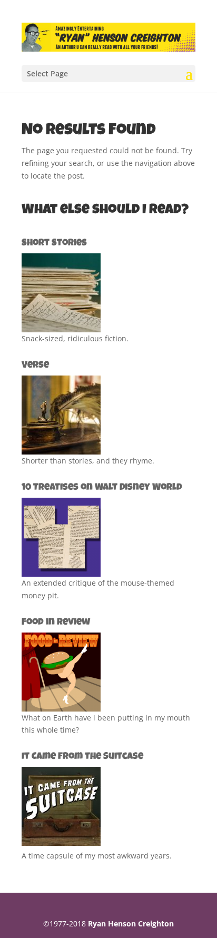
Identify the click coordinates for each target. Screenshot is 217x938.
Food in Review (56, 622)
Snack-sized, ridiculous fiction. (75, 338)
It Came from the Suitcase (82, 757)
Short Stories (54, 243)
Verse (35, 365)
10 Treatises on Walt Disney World (102, 487)
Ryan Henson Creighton (131, 924)
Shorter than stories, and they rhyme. (88, 461)
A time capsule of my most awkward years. (97, 856)
